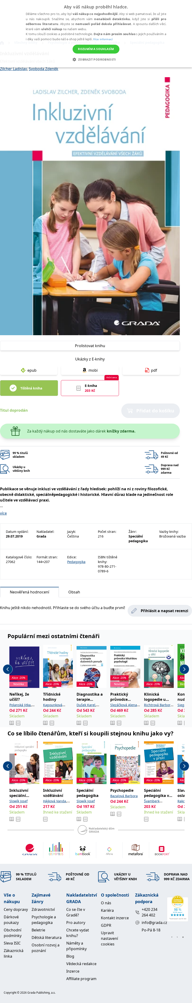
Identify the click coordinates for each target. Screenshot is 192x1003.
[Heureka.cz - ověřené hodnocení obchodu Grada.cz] (177, 908)
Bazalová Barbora (124, 796)
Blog (70, 956)
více (3, 513)
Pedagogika (76, 562)
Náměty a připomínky (76, 946)
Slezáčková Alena (123, 705)
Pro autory (75, 922)
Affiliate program (81, 978)
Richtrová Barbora (158, 705)
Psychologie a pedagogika (44, 919)
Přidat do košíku (155, 410)
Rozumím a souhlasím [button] (96, 49)
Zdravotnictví (43, 909)
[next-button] (184, 669)
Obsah (74, 592)
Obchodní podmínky (13, 932)
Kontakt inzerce (115, 917)
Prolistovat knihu (90, 345)
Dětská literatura (47, 937)
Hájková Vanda (54, 801)
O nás (106, 902)
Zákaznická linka (13, 953)
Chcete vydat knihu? (77, 932)
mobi (93, 370)
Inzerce (72, 971)
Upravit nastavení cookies (109, 938)
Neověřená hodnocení (29, 592)
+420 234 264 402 (149, 912)
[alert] (96, 33)
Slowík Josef (18, 801)
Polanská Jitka (20, 705)
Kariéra (107, 910)
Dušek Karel (86, 705)
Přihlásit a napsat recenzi (164, 610)
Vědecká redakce (81, 963)
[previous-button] (8, 669)
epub (32, 370)
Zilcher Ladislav (13, 68)
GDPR (106, 925)
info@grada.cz (152, 922)
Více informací (103, 39)
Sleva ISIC (12, 943)
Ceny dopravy (16, 909)
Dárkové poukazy (11, 919)
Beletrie (38, 930)
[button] (96, 59)
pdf (154, 370)
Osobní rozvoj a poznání (45, 947)
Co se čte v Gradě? (75, 912)
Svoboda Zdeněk (43, 68)
